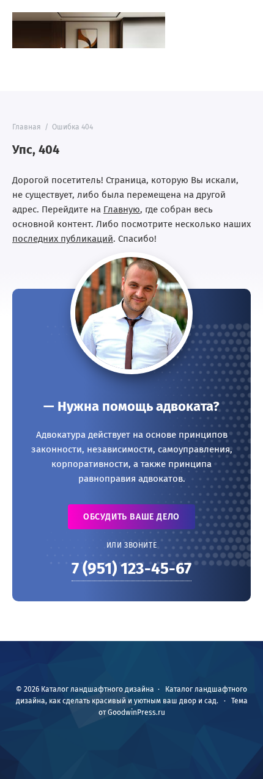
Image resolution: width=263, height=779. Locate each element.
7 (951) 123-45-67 (131, 568)
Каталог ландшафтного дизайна (88, 30)
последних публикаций (62, 238)
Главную (121, 209)
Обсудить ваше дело (131, 517)
